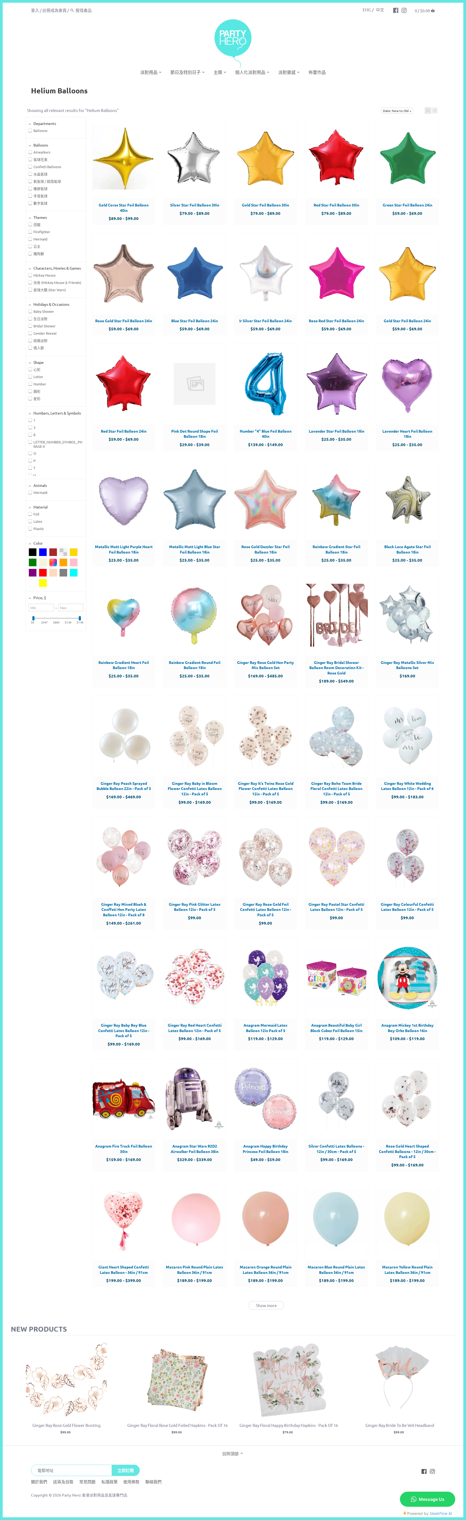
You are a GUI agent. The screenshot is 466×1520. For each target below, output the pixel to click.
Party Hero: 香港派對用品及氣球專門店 (94, 1494)
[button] (428, 110)
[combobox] (98, 10)
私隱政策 (109, 1481)
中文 (380, 9)
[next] (449, 1390)
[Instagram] (404, 10)
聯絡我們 (153, 1481)
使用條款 (131, 1481)
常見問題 (87, 1481)
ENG (367, 9)
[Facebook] (395, 10)
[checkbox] (33, 552)
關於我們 (39, 1481)
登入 (35, 10)
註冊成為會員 (54, 10)
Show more (266, 1305)
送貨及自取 (63, 1481)
